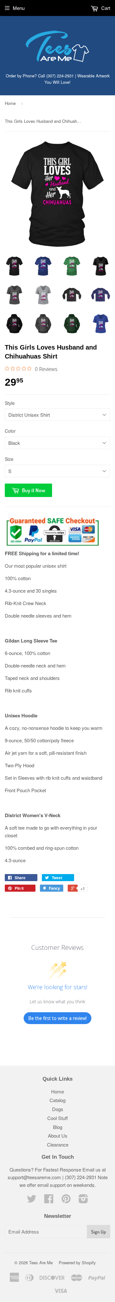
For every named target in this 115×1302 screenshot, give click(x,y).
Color (10, 431)
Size (9, 459)
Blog (57, 1127)
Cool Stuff (57, 1118)
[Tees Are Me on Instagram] (83, 1200)
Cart (105, 7)
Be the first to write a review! (57, 1018)
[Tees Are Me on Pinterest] (66, 1200)
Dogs (57, 1109)
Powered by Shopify (77, 1262)
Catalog (57, 1100)
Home (10, 103)
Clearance (57, 1144)
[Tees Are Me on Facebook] (49, 1200)
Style (10, 403)
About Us (57, 1135)
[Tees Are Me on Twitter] (31, 1200)
